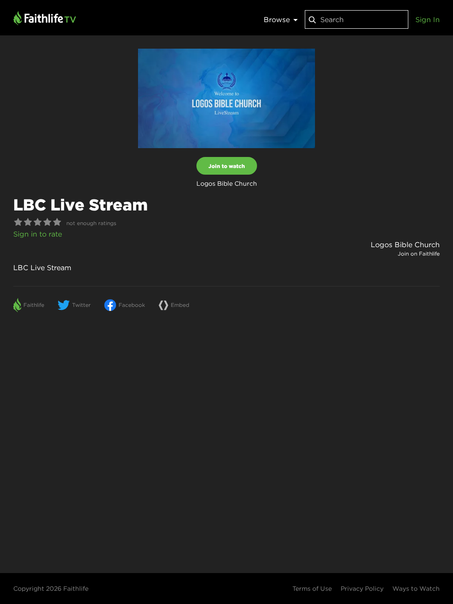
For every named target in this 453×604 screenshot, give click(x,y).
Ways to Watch (416, 589)
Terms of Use (312, 589)
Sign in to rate (37, 233)
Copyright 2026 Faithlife (50, 589)
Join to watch (226, 165)
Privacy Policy (362, 589)
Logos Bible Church (405, 244)
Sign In (427, 19)
